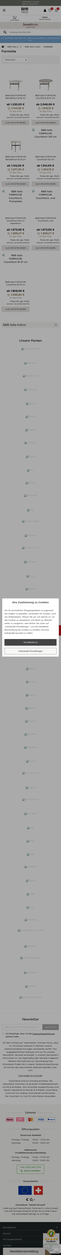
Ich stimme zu (30, 642)
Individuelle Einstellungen (31, 651)
